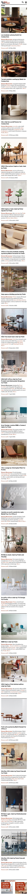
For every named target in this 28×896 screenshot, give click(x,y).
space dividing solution (19, 300)
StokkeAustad (11, 647)
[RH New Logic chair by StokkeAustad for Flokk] (14, 799)
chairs (13, 649)
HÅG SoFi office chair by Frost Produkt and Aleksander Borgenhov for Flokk (13, 381)
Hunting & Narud (18, 344)
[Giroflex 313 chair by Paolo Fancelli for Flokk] (14, 843)
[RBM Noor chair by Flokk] (14, 627)
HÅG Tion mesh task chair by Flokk (12, 336)
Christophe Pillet (6, 474)
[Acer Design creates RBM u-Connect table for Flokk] (14, 410)
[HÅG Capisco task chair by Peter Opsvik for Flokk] (14, 194)
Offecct (3, 259)
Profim (24, 475)
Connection (13, 45)
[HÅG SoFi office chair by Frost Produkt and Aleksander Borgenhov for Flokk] (14, 364)
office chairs (15, 778)
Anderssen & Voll (6, 344)
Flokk (20, 44)
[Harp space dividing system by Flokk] (14, 279)
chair (22, 128)
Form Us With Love (15, 646)
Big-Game (20, 342)
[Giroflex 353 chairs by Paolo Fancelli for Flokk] (14, 756)
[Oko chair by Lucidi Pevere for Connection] (14, 107)
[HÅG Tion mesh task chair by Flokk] (14, 322)
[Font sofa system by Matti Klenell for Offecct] (14, 712)
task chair (23, 173)
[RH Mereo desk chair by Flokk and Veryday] (14, 540)
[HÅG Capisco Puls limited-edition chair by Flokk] (14, 669)
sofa (2, 42)
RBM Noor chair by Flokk (9, 642)
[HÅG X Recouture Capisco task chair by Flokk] (14, 151)
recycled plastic (14, 691)
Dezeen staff (4, 48)
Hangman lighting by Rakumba (5, 885)
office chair (6, 562)
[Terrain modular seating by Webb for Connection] (14, 64)
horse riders (10, 218)
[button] (23, 2)
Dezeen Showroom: (6, 39)
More (19, 45)
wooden (15, 126)
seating (3, 88)
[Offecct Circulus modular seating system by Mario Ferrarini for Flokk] (14, 237)
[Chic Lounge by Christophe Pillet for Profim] (14, 453)
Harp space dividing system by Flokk (13, 294)
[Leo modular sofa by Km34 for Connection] (14, 20)
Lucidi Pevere (18, 129)
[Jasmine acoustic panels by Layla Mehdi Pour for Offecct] (14, 497)
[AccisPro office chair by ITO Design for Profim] (14, 583)
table (2, 432)
